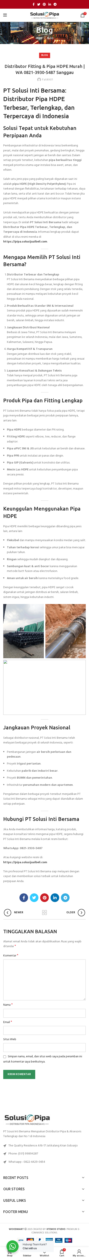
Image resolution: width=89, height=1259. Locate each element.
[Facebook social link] (33, 4)
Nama (8, 1005)
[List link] (44, 1153)
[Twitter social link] (38, 4)
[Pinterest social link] (44, 4)
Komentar (10, 955)
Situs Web (9, 1039)
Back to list (44, 912)
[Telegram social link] (55, 4)
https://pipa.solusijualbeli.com (25, 241)
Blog (50, 38)
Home (39, 38)
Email (7, 1022)
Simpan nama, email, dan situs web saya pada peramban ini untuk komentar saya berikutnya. (42, 1059)
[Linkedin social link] (49, 4)
